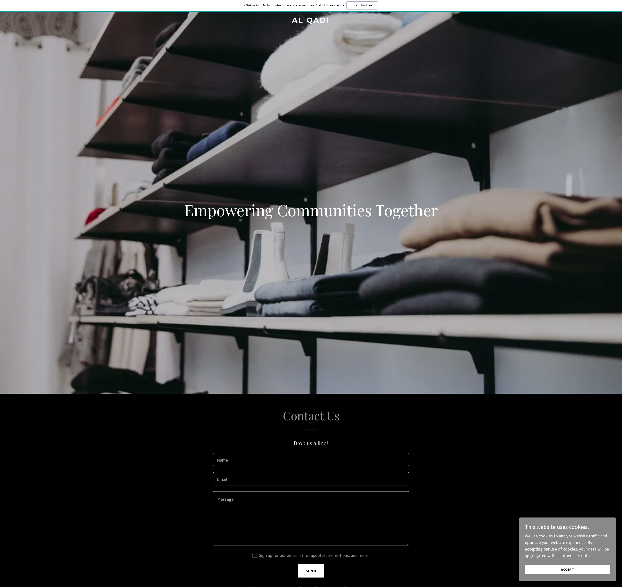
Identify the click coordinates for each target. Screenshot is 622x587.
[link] (311, 21)
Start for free (362, 5)
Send (311, 570)
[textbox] (311, 459)
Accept (567, 569)
